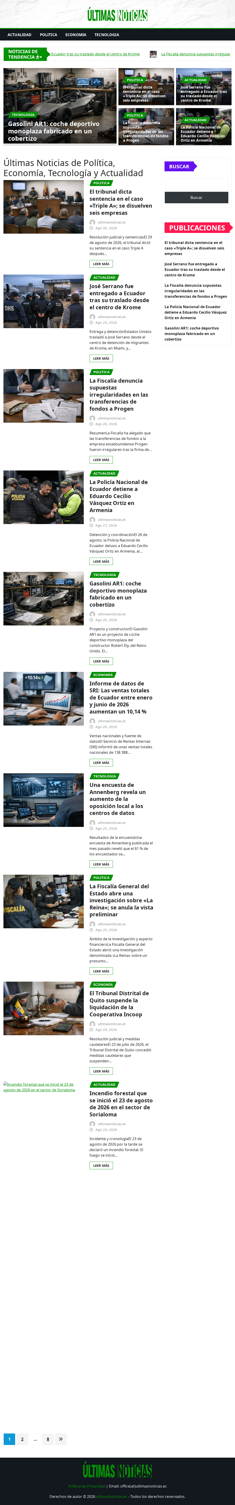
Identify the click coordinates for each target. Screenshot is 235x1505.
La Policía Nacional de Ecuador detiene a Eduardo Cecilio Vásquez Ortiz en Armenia (203, 134)
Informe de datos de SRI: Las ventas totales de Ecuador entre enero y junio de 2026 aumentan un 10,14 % (121, 697)
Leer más (101, 263)
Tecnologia (107, 34)
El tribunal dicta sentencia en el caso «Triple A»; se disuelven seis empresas (144, 94)
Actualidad (20, 34)
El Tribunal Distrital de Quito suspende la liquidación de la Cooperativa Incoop (119, 1003)
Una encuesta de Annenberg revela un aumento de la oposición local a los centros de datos (118, 799)
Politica (48, 34)
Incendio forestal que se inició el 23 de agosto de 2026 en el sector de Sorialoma (121, 1103)
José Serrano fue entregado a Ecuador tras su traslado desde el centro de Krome (79, 131)
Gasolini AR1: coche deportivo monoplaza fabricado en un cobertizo (118, 594)
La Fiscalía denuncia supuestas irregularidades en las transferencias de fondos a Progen (145, 131)
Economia (75, 34)
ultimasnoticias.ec (111, 1496)
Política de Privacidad (86, 1486)
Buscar (179, 166)
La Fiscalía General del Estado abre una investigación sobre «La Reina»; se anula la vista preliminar (121, 900)
